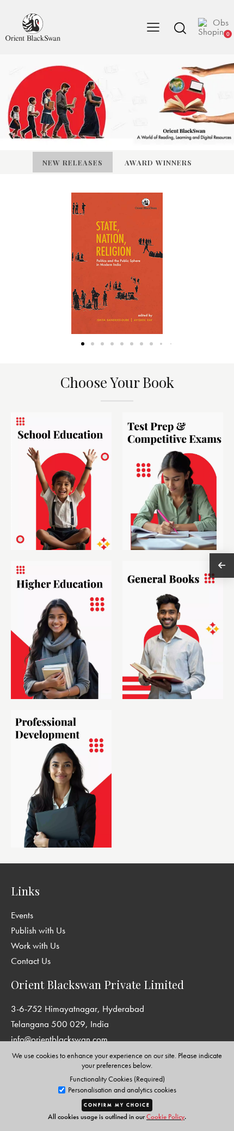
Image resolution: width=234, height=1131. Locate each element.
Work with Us (35, 945)
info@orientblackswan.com (59, 1039)
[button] (180, 28)
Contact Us (31, 961)
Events (22, 915)
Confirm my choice (117, 1105)
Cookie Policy (165, 1116)
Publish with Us (38, 930)
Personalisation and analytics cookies (121, 1090)
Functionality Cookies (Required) (117, 1079)
